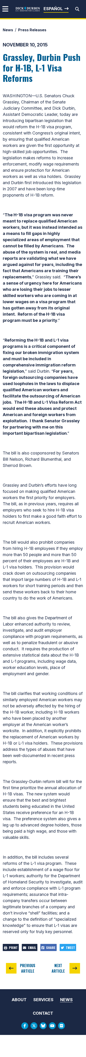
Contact (43, 1013)
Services (43, 999)
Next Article (58, 968)
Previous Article (27, 968)
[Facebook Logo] (24, 1025)
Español (53, 8)
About (19, 999)
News (8, 30)
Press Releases (32, 30)
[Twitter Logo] (34, 1025)
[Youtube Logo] (52, 1025)
